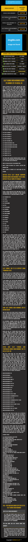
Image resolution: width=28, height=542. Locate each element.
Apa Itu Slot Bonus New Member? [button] (10, 511)
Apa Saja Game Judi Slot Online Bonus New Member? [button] (14, 525)
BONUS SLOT (16, 540)
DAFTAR (22, 13)
